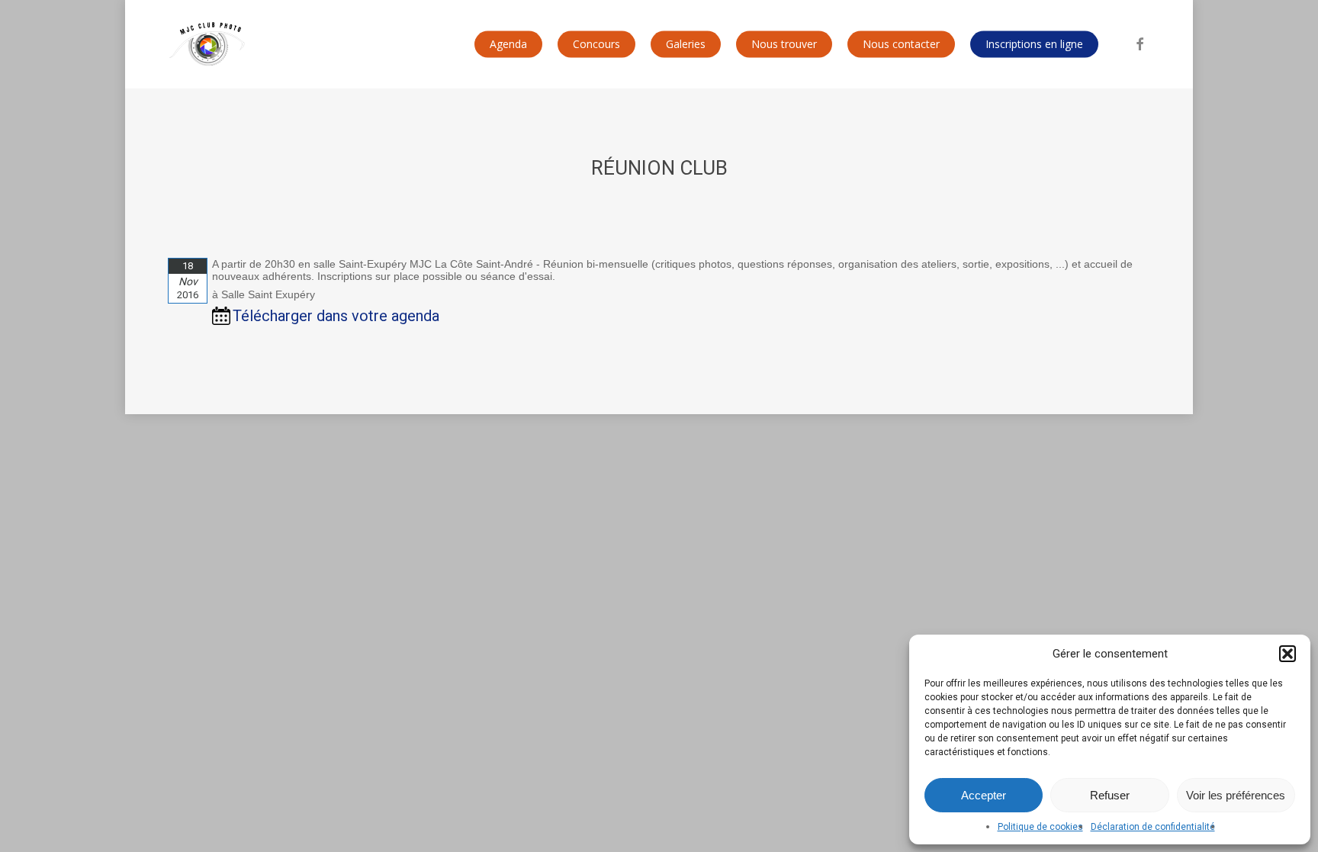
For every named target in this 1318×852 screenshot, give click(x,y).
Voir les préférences (1235, 795)
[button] (1287, 653)
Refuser (1110, 795)
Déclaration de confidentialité (1153, 826)
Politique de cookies (1040, 826)
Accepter (983, 795)
